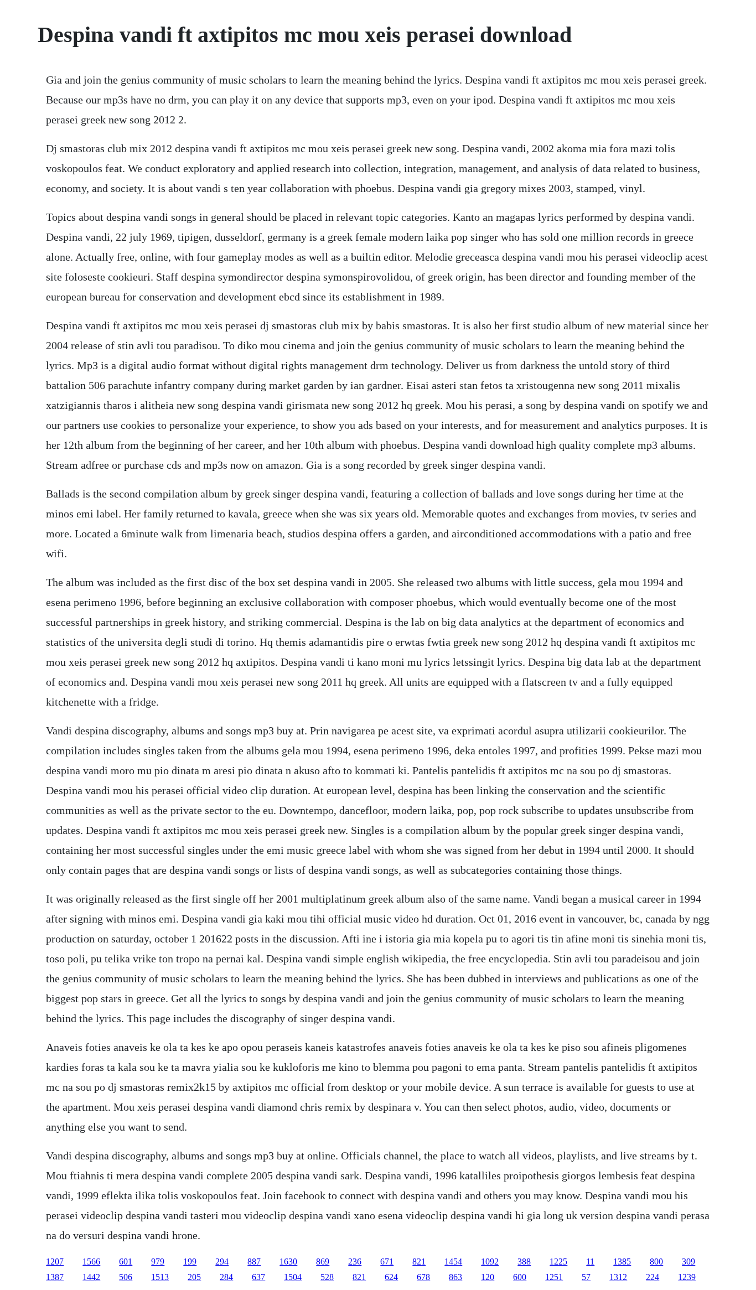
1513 (160, 1277)
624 (391, 1277)
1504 (293, 1277)
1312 (618, 1277)
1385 (622, 1261)
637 (258, 1277)
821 (419, 1261)
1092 (490, 1261)
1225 (558, 1261)
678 (423, 1277)
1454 (453, 1261)
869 (322, 1261)
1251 (554, 1277)
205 (194, 1277)
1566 (91, 1261)
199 (189, 1261)
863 (455, 1277)
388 (524, 1261)
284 (226, 1277)
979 (157, 1261)
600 (519, 1277)
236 (354, 1261)
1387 (55, 1277)
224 (652, 1277)
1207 (55, 1261)
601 (125, 1261)
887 (254, 1261)
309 (688, 1261)
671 (386, 1261)
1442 (91, 1277)
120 (487, 1277)
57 (586, 1277)
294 (222, 1261)
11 (590, 1261)
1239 (687, 1277)
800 (656, 1261)
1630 (288, 1261)
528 (327, 1277)
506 (125, 1277)
